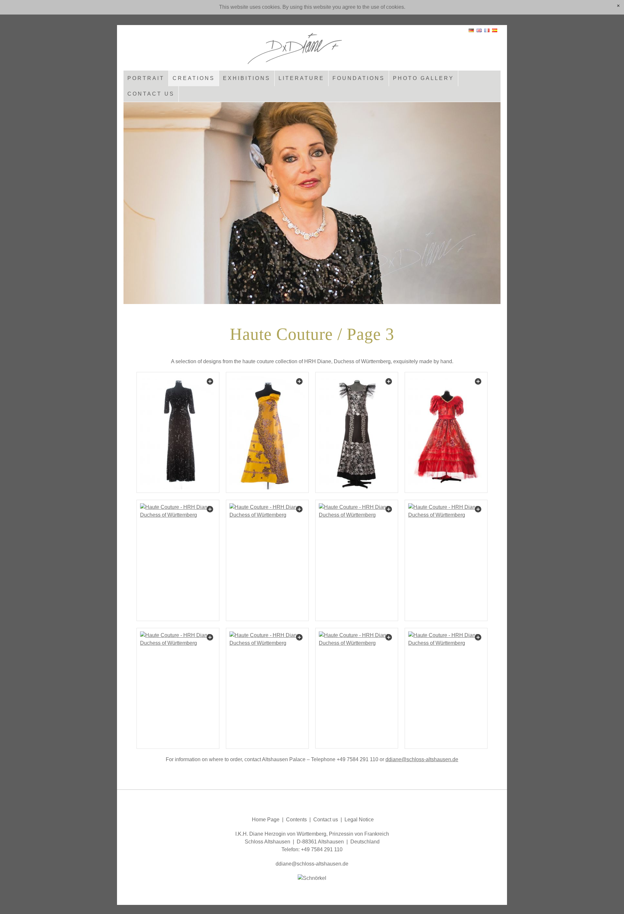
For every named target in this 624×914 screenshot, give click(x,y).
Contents (296, 819)
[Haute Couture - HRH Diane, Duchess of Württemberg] (178, 432)
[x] (618, 6)
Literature (301, 78)
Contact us (151, 94)
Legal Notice (358, 819)
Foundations (358, 78)
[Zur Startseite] (312, 46)
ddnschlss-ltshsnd (420, 759)
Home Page (266, 819)
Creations (194, 78)
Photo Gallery (423, 78)
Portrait (145, 78)
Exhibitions (246, 78)
